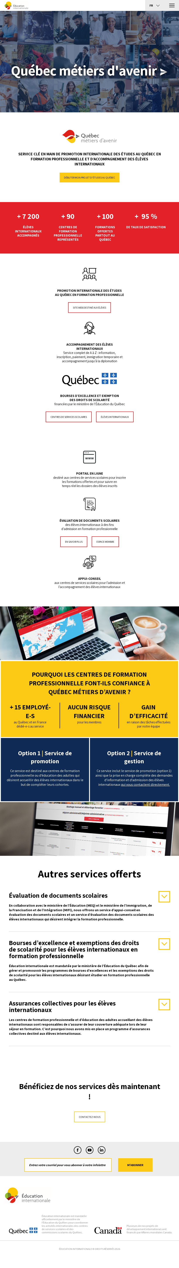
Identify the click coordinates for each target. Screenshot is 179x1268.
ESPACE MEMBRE (105, 541)
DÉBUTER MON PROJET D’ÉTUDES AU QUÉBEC (89, 177)
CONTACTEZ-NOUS (89, 1117)
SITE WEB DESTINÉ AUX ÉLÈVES (89, 307)
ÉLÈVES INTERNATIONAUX (115, 417)
